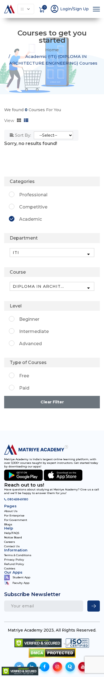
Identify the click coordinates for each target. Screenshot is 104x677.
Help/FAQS (11, 533)
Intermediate (34, 331)
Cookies (9, 568)
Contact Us (12, 546)
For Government (15, 520)
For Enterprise (14, 515)
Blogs (8, 524)
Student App (21, 577)
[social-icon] (44, 666)
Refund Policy (14, 564)
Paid (24, 388)
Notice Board (13, 537)
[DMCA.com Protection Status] (52, 653)
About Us (10, 511)
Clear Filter (52, 401)
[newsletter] (93, 606)
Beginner (29, 319)
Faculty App (20, 583)
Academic (30, 219)
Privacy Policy (14, 559)
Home (52, 49)
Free (24, 375)
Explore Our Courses (25, 9)
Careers (9, 542)
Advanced (30, 343)
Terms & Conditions (17, 555)
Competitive (33, 207)
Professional (33, 194)
